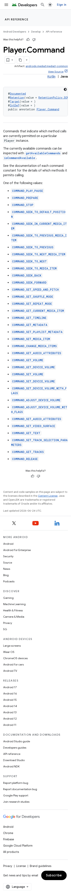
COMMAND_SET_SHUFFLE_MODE (32, 297)
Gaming (8, 598)
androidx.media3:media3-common (47, 66)
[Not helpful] (34, 40)
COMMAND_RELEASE (25, 459)
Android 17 (10, 687)
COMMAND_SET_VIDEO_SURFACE (33, 426)
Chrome (8, 833)
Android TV (10, 671)
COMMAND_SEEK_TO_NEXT (29, 261)
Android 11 (9, 725)
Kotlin (51, 77)
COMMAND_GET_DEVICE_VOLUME (33, 367)
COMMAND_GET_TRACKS (28, 452)
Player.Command (47, 109)
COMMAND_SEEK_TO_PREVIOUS (32, 247)
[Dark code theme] (65, 89)
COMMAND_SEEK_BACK (26, 275)
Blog (6, 575)
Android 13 (10, 712)
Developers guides (14, 747)
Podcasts (8, 581)
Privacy (7, 623)
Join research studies (16, 801)
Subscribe (54, 875)
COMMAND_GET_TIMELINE (29, 318)
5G (5, 629)
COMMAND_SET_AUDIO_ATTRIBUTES (36, 419)
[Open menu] (6, 4)
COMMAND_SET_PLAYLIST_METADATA (37, 332)
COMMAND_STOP (22, 205)
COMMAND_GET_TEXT (26, 433)
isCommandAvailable (19, 158)
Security (8, 556)
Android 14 (10, 706)
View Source (56, 71)
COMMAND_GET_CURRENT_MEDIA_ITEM (38, 311)
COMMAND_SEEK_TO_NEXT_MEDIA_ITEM (38, 254)
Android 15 (10, 700)
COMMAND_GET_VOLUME (27, 360)
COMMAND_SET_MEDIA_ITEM (31, 339)
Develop (36, 31)
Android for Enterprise (17, 550)
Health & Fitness (13, 610)
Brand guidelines (40, 866)
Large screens (12, 645)
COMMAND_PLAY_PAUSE (27, 191)
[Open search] (42, 4)
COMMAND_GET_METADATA (29, 325)
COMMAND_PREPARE (25, 198)
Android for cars (13, 664)
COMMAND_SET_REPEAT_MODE (32, 304)
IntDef (14, 105)
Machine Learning (14, 604)
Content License (48, 495)
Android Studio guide (16, 741)
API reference (17, 19)
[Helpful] (28, 40)
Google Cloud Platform (18, 845)
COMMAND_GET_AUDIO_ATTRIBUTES (36, 353)
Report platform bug (15, 783)
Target (15, 101)
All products (11, 852)
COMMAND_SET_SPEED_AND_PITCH (35, 289)
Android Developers (14, 31)
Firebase (8, 839)
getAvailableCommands (43, 153)
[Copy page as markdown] (20, 60)
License (21, 866)
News (6, 569)
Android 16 (10, 693)
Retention (17, 97)
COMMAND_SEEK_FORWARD (29, 282)
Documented (18, 93)
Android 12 (10, 718)
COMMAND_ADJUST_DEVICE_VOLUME (36, 400)
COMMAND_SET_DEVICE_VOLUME (33, 381)
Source (7, 562)
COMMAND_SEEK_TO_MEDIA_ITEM (34, 268)
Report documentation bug (20, 789)
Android (8, 544)
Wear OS (8, 652)
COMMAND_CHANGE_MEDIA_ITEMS (34, 346)
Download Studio (14, 760)
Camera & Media (13, 616)
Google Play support (15, 795)
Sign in (61, 4)
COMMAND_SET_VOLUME (27, 374)
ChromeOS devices (15, 658)
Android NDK (11, 766)
